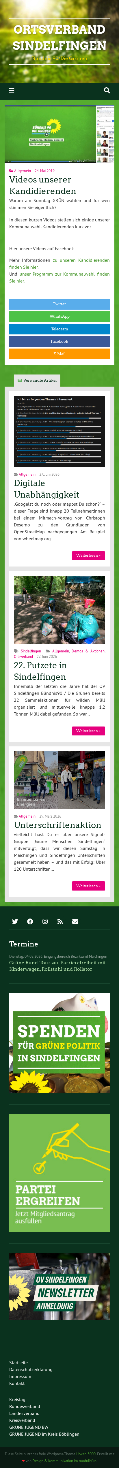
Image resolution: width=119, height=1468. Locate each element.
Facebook (59, 341)
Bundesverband (24, 1406)
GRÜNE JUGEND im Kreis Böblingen (44, 1434)
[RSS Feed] (60, 922)
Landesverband (24, 1413)
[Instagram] (45, 922)
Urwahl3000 (86, 1454)
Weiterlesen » (88, 555)
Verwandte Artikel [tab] (40, 380)
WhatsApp (60, 316)
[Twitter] (15, 922)
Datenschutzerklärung (31, 1369)
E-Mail (59, 354)
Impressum (20, 1376)
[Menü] (11, 90)
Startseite (18, 1362)
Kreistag (17, 1399)
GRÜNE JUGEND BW (28, 1427)
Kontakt (17, 1383)
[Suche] (107, 90)
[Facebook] (30, 922)
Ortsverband (23, 656)
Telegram (59, 329)
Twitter (59, 304)
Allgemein (22, 170)
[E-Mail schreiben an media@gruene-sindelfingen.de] (75, 922)
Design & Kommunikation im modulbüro (64, 1460)
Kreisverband (22, 1420)
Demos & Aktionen (88, 651)
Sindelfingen (31, 651)
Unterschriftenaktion (57, 825)
